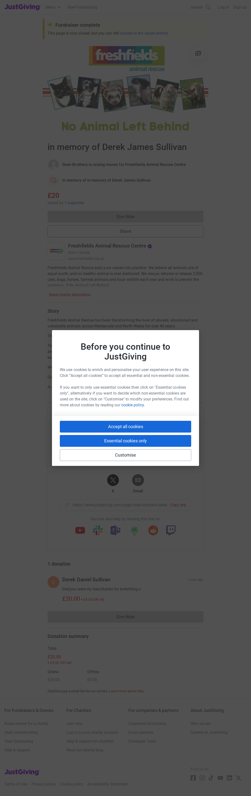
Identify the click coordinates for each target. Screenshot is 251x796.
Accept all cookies (125, 426)
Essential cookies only (125, 440)
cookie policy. (133, 405)
